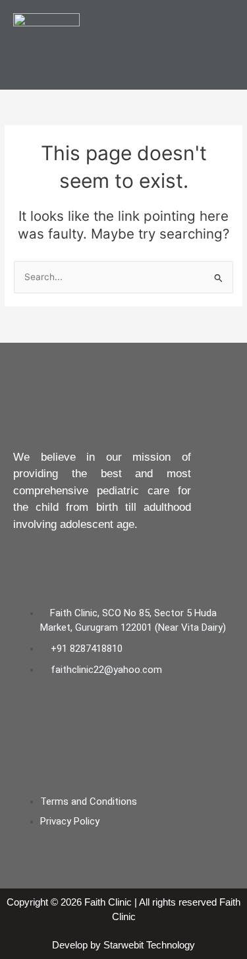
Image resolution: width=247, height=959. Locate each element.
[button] (223, 44)
